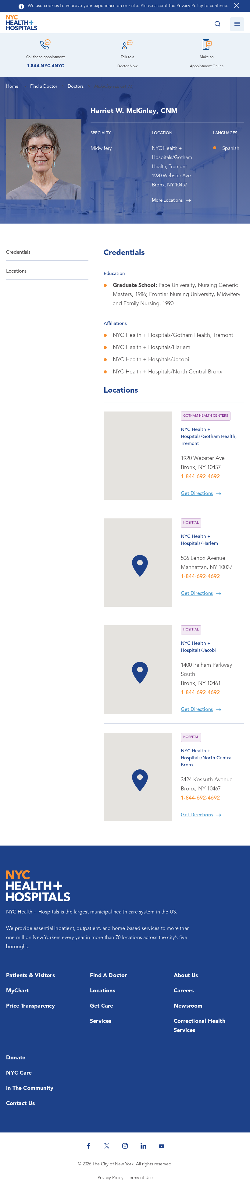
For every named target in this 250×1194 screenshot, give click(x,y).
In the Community (29, 1088)
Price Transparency (30, 1006)
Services (101, 1021)
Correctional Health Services (199, 1026)
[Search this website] (217, 24)
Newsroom (188, 1006)
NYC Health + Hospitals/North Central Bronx (207, 758)
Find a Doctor (108, 975)
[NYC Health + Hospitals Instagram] (125, 1145)
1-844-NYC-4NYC (45, 66)
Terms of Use (140, 1178)
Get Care (101, 1006)
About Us (186, 975)
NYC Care (19, 1073)
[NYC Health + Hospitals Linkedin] (143, 1145)
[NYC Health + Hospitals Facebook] (88, 1145)
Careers (184, 991)
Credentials (18, 252)
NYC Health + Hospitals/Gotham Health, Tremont (209, 436)
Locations (16, 271)
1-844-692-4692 (200, 476)
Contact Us (20, 1103)
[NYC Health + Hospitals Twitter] (106, 1145)
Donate (15, 1058)
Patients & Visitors (30, 975)
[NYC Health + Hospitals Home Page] (21, 24)
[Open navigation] (237, 24)
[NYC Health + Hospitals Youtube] (161, 1145)
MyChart (17, 991)
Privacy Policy (110, 1178)
